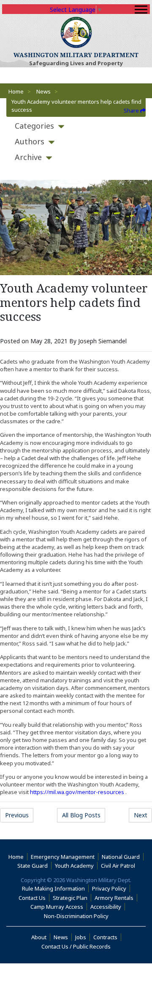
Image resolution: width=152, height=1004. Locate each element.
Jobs (80, 937)
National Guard (121, 857)
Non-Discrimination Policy (78, 916)
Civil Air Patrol (119, 865)
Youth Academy (74, 865)
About (40, 937)
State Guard (32, 865)
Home (16, 91)
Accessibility (107, 906)
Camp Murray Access (58, 906)
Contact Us (32, 898)
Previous (17, 815)
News (43, 91)
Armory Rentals (114, 898)
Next (140, 815)
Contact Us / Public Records (76, 946)
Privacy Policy (109, 888)
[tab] (76, 126)
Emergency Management (63, 857)
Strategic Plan (70, 898)
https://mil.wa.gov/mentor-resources (77, 792)
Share (132, 110)
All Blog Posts (81, 815)
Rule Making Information (53, 888)
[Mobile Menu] (141, 9)
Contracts (105, 937)
